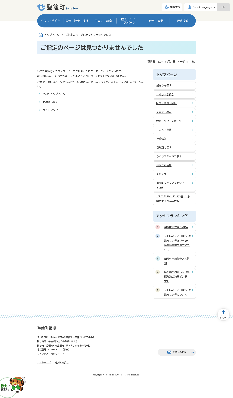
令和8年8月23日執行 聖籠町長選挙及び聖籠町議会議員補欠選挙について (177, 243)
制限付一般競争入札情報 (177, 261)
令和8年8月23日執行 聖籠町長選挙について (177, 292)
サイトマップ (50, 110)
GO (223, 7)
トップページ (52, 34)
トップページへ (223, 314)
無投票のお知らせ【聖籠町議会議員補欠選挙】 (177, 277)
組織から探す (50, 102)
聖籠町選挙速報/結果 (176, 227)
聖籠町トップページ (54, 94)
